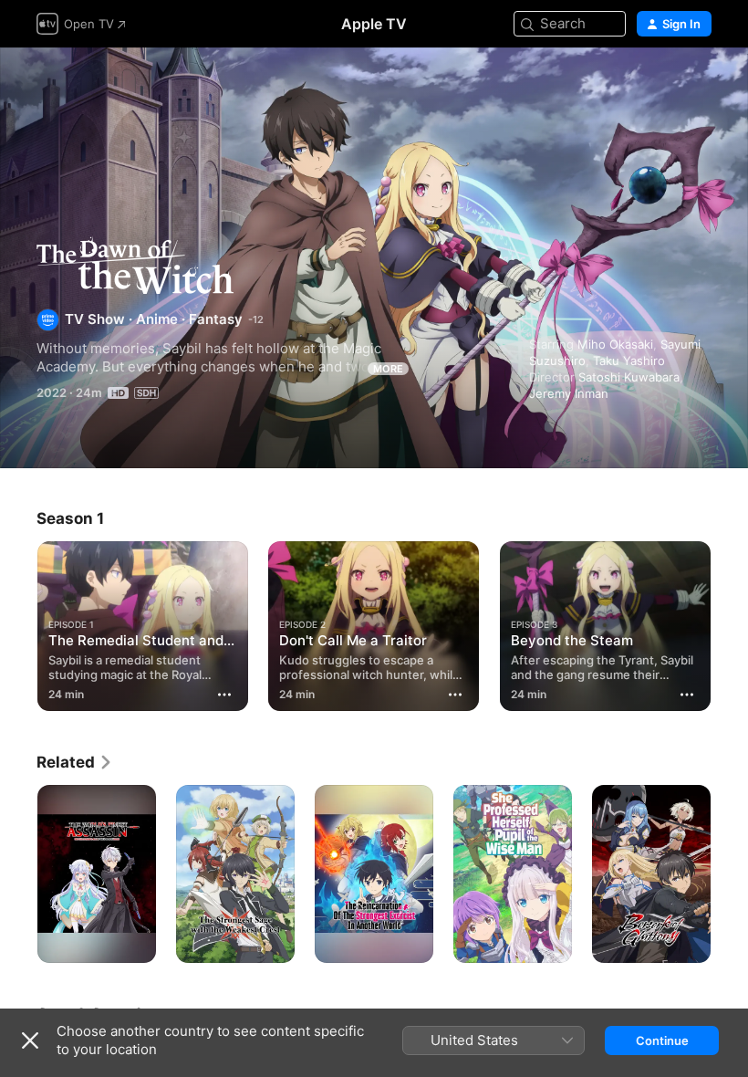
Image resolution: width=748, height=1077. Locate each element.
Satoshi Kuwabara (629, 377)
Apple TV (374, 24)
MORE (388, 368)
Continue (662, 1040)
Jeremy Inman (568, 393)
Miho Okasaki (615, 344)
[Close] (30, 1040)
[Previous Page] (18, 622)
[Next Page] (730, 622)
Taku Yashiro (629, 360)
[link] (74, 762)
